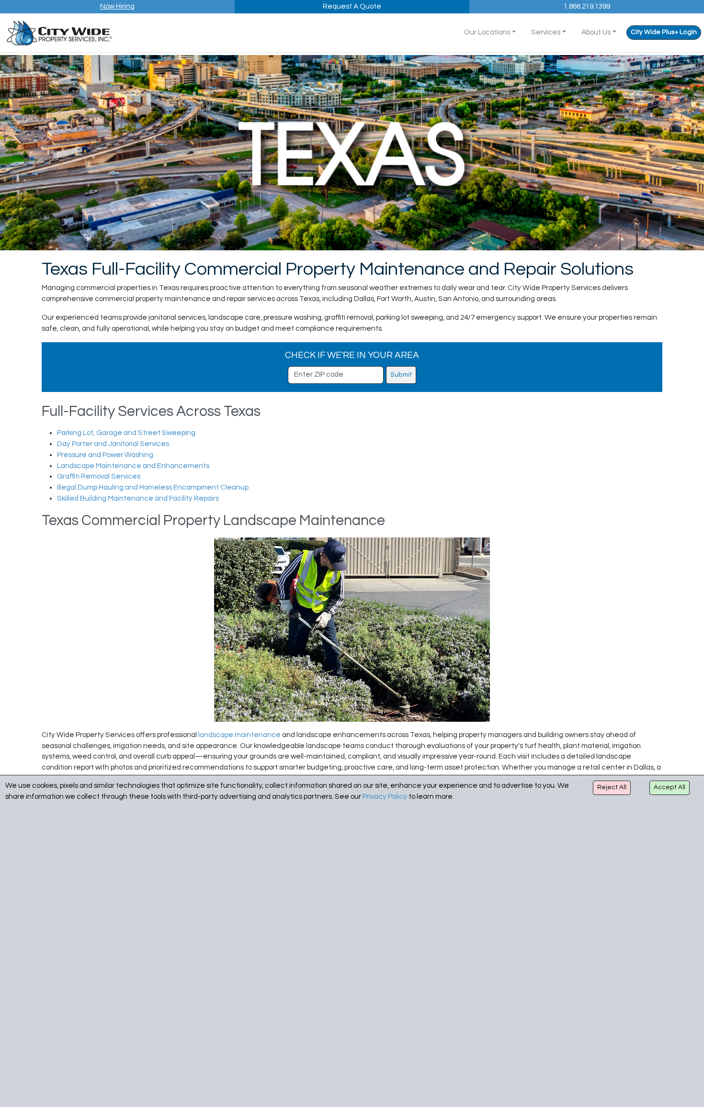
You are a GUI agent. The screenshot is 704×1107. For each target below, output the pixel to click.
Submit (401, 374)
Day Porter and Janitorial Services (113, 443)
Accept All (669, 787)
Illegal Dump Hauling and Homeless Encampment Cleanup (153, 487)
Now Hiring (117, 6)
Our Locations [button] (487, 32)
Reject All (611, 787)
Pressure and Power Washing (105, 454)
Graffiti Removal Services (98, 476)
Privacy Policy (385, 796)
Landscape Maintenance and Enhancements (133, 466)
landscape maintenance (239, 734)
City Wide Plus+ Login (664, 32)
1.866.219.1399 (587, 6)
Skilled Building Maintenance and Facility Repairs (138, 498)
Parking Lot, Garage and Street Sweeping (126, 432)
